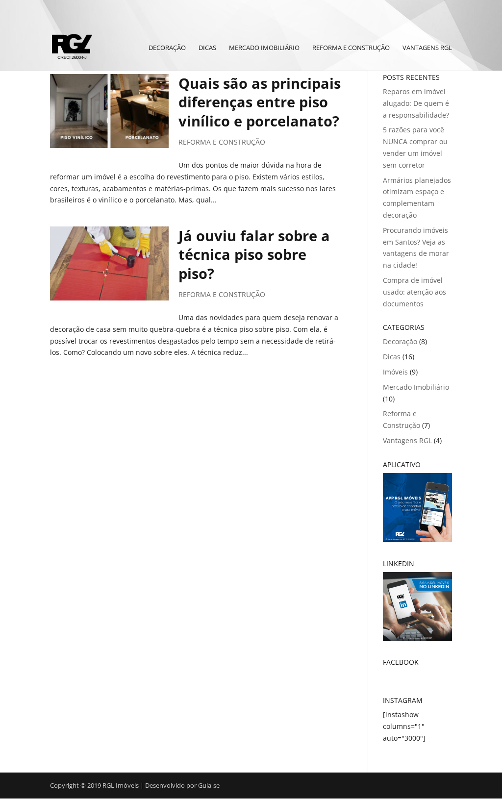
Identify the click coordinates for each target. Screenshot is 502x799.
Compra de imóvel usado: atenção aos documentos (414, 291)
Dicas (207, 48)
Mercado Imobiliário (264, 48)
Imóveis (395, 371)
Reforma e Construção (351, 48)
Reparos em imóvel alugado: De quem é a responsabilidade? (416, 103)
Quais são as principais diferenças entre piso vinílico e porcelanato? (259, 102)
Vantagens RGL (427, 48)
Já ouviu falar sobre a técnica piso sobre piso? (254, 254)
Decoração (167, 48)
